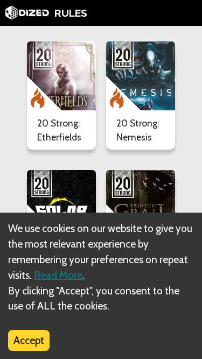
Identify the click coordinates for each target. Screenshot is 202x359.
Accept (28, 340)
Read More (58, 275)
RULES (70, 13)
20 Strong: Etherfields (59, 130)
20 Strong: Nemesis (137, 130)
